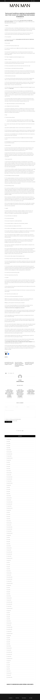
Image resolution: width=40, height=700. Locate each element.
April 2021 (8, 568)
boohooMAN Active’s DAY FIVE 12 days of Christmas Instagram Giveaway (9, 363)
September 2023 (9, 508)
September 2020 (9, 583)
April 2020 (8, 593)
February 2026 (9, 451)
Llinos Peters (20, 381)
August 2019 (9, 610)
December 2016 (9, 677)
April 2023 (8, 518)
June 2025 (8, 464)
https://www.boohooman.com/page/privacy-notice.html (15, 307)
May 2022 (8, 541)
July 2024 (8, 487)
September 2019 (9, 608)
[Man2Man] (20, 5)
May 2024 (8, 491)
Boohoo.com (21, 21)
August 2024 (9, 485)
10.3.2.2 (6, 302)
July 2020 (8, 587)
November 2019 (9, 604)
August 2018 (9, 635)
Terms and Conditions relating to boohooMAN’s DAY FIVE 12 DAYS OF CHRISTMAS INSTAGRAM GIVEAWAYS (19, 364)
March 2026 (9, 449)
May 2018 (8, 641)
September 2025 (9, 458)
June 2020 (8, 589)
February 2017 (9, 673)
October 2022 (9, 531)
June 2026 (8, 443)
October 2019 (9, 606)
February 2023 (9, 522)
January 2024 (9, 499)
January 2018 (9, 650)
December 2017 (9, 652)
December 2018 (9, 627)
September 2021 (9, 558)
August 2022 (9, 535)
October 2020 (9, 581)
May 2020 (8, 591)
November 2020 (9, 579)
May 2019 (8, 616)
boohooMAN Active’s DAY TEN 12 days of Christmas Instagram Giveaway (29, 363)
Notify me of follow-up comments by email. (13, 419)
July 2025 (8, 462)
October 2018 (9, 631)
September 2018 (9, 633)
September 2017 (9, 658)
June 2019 (8, 614)
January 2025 (9, 474)
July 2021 (8, 562)
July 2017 (8, 662)
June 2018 (8, 639)
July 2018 (8, 637)
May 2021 (8, 566)
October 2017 (9, 656)
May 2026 (8, 445)
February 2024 (9, 497)
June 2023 (8, 514)
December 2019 (9, 602)
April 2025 (8, 468)
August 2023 (9, 510)
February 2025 (9, 472)
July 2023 (8, 512)
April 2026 (8, 447)
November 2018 (9, 629)
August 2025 (9, 460)
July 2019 (8, 612)
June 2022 (8, 539)
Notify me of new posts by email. (11, 420)
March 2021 (8, 570)
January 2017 (9, 675)
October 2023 (9, 506)
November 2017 (9, 654)
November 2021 (9, 554)
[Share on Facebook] (8, 373)
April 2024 (8, 493)
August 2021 (9, 560)
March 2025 (9, 470)
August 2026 (9, 439)
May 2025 (8, 466)
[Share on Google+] (12, 373)
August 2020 (9, 585)
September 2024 (9, 483)
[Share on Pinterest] (13, 373)
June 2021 (8, 564)
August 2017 (9, 660)
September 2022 (9, 533)
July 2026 (8, 441)
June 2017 (8, 664)
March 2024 (9, 495)
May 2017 (8, 666)
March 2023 (9, 520)
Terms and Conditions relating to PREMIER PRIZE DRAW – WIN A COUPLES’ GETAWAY (31, 391)
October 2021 (9, 556)
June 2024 (8, 489)
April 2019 (8, 618)
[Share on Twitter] (10, 373)
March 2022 (9, 545)
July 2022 (8, 537)
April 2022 (8, 543)
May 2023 (8, 516)
